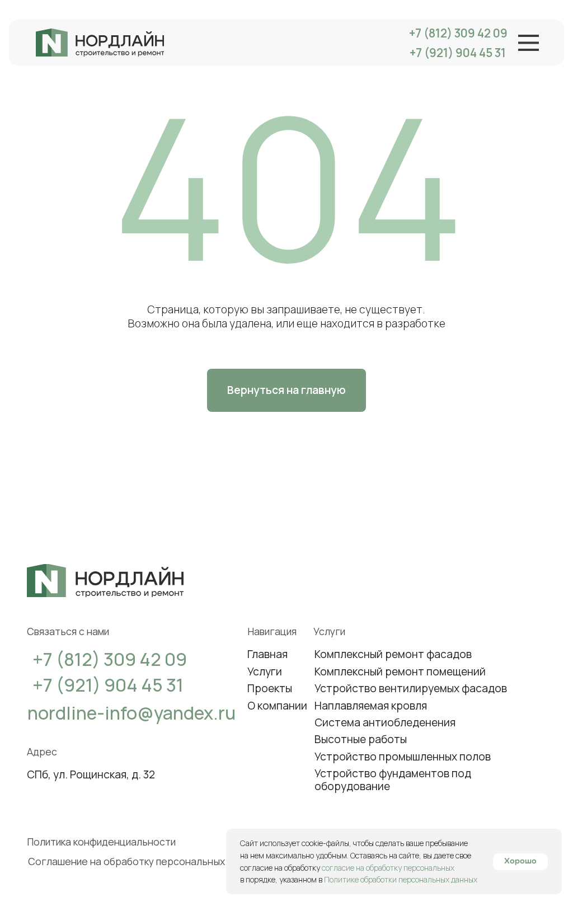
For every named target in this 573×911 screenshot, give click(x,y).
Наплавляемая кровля (370, 705)
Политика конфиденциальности (101, 841)
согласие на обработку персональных (388, 867)
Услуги (264, 671)
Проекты (269, 688)
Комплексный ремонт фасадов (393, 654)
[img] (100, 43)
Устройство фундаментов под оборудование (392, 779)
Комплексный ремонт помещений (400, 671)
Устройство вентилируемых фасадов (410, 688)
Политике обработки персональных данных (400, 879)
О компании (277, 705)
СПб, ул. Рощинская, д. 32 (91, 774)
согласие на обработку (281, 867)
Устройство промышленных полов (402, 756)
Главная (267, 654)
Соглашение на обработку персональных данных (145, 861)
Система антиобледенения (384, 722)
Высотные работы (360, 739)
